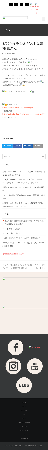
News (24, 407)
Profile (24, 411)
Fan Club (24, 430)
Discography (24, 422)
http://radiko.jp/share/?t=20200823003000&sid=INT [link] (24, 114)
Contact (24, 438)
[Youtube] (27, 4)
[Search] (24, 156)
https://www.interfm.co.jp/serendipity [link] (17, 107)
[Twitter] (16, 4)
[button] (43, 19)
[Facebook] (21, 4)
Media (24, 419)
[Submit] (43, 156)
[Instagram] (11, 4)
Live (24, 415)
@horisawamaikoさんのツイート (15, 254)
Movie (24, 426)
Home (24, 403)
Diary (24, 434)
